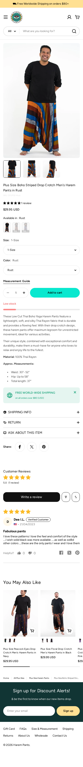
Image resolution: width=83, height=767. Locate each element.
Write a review (31, 497)
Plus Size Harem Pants (39, 678)
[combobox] (41, 31)
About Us (24, 735)
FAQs (23, 729)
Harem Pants (21, 745)
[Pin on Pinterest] (44, 447)
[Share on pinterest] (77, 553)
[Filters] (66, 497)
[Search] (74, 31)
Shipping (68, 729)
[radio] (7, 227)
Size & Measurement (44, 729)
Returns (8, 735)
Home (6, 678)
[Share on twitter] (69, 553)
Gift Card (9, 729)
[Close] (75, 392)
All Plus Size (19, 678)
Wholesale (41, 735)
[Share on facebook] (61, 553)
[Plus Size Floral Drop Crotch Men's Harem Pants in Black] (57, 613)
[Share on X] (32, 447)
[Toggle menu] (5, 17)
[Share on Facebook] (20, 447)
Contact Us (60, 735)
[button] (12, 203)
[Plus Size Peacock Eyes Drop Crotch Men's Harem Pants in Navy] (20, 613)
